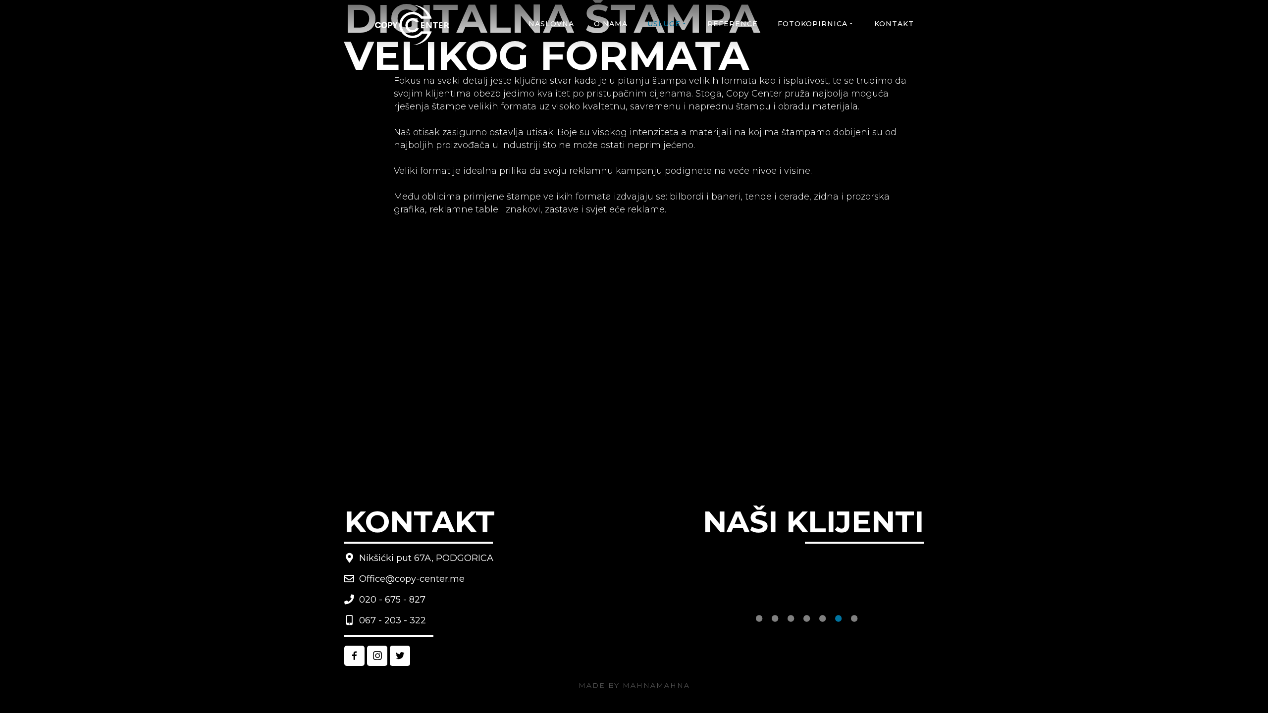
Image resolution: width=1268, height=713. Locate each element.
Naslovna (551, 23)
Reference (732, 23)
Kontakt (894, 23)
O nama (611, 23)
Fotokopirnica (812, 23)
